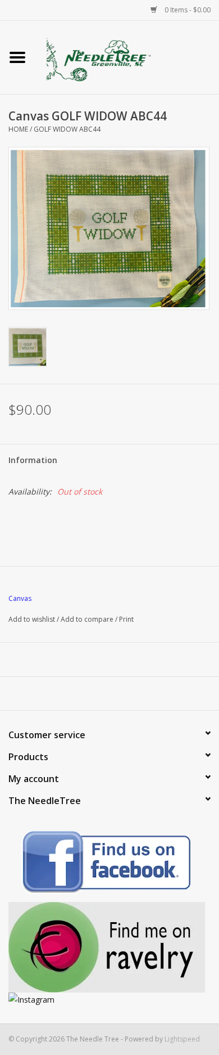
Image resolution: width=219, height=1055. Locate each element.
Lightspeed (182, 1039)
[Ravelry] (109, 947)
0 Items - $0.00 (187, 10)
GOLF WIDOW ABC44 (67, 129)
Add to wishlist (31, 619)
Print (126, 619)
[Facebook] (109, 864)
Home (18, 129)
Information (32, 460)
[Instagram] (109, 1000)
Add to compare (88, 619)
